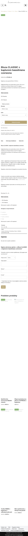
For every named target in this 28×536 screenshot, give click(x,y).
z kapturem (18, 134)
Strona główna (4, 11)
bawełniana (8, 133)
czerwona (2, 134)
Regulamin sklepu (16, 527)
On (13, 11)
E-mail (2, 275)
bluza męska (15, 133)
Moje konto (14, 528)
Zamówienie (21, 528)
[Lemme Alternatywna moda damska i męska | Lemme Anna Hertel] (14, 2)
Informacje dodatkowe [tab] (11, 140)
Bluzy (16, 11)
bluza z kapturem (20, 133)
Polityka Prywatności (5, 528)
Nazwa (3, 268)
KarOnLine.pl (20, 534)
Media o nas (3, 527)
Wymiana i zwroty (5, 530)
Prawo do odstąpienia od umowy (17, 530)
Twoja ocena (4, 257)
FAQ (9, 527)
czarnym (4, 212)
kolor (2, 112)
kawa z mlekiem (5, 216)
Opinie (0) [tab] (21, 140)
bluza (11, 133)
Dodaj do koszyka (16, 122)
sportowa (14, 134)
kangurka (6, 134)
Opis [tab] (2, 140)
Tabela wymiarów (5, 104)
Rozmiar (3, 106)
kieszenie (10, 134)
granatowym (4, 214)
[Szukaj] (5, 5)
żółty (3, 218)
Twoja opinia (4, 260)
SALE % (13, 130)
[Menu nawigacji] (2, 5)
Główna (9, 11)
